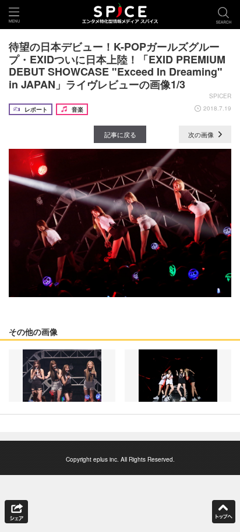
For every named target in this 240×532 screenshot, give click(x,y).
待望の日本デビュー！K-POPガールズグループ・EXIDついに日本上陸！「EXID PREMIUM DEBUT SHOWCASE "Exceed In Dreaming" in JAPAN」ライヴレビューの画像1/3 (117, 65)
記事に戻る (120, 134)
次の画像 (202, 134)
